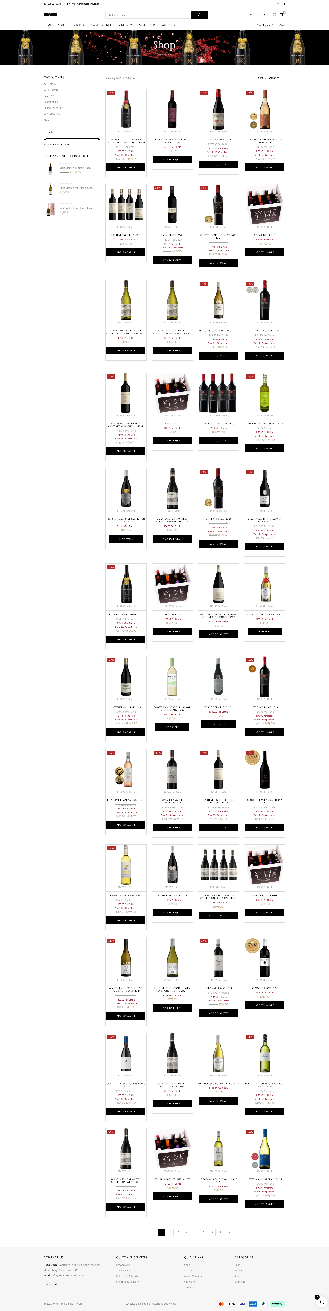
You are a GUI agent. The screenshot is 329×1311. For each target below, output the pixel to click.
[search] (199, 15)
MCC (46, 119)
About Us (189, 1287)
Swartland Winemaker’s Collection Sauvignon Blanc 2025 (172, 333)
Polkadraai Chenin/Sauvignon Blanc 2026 (264, 1085)
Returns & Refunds (127, 1276)
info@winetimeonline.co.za (85, 3)
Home (160, 54)
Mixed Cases (51, 107)
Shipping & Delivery (127, 1281)
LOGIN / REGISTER (259, 14)
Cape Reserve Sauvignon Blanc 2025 (126, 1085)
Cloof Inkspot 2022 (264, 988)
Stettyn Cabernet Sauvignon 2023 (218, 236)
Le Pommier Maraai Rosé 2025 (126, 800)
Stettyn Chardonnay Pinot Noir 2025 (264, 141)
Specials (189, 1270)
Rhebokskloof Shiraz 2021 (126, 614)
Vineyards (49, 113)
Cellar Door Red (265, 235)
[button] (282, 15)
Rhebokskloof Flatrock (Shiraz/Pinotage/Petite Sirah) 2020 (126, 142)
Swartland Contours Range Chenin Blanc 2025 (172, 708)
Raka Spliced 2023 (172, 235)
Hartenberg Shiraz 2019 (126, 707)
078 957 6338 (54, 3)
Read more (126, 539)
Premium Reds (172, 614)
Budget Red (172, 423)
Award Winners (193, 1276)
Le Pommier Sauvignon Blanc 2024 (218, 1180)
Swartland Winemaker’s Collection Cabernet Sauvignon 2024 (172, 1086)
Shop (187, 1264)
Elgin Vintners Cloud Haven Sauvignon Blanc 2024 (172, 989)
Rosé (46, 96)
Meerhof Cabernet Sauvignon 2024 (126, 520)
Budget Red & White (265, 895)
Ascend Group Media (164, 1303)
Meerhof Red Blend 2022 (218, 707)
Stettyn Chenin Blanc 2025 (265, 1179)
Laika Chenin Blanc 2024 (126, 895)
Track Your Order (126, 1270)
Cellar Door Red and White (172, 1179)
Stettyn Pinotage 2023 (265, 330)
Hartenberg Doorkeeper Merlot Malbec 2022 (218, 801)
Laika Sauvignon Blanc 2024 (264, 423)
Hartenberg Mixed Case (126, 235)
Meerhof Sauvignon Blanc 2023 (218, 1083)
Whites (48, 90)
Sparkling (49, 101)
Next (229, 1232)
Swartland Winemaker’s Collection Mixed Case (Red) (218, 896)
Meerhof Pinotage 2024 (172, 895)
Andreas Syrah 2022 (218, 139)
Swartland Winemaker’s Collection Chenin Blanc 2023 (126, 332)
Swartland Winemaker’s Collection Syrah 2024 (126, 1180)
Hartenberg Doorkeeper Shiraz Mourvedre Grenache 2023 (218, 615)
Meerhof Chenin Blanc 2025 (265, 614)
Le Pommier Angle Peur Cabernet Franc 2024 (172, 801)
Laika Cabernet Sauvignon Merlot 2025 (172, 141)
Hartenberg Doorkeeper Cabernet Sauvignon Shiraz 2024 (126, 426)
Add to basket (126, 167)
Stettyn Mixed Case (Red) (218, 423)
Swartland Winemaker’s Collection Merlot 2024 (172, 520)
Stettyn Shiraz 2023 (218, 519)
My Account (123, 1264)
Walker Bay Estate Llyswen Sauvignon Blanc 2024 (126, 989)
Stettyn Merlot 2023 (265, 707)
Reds (46, 84)
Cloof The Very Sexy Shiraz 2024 (264, 801)
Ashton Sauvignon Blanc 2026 (218, 330)
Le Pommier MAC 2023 (218, 988)
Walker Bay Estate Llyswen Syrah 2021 (265, 520)
